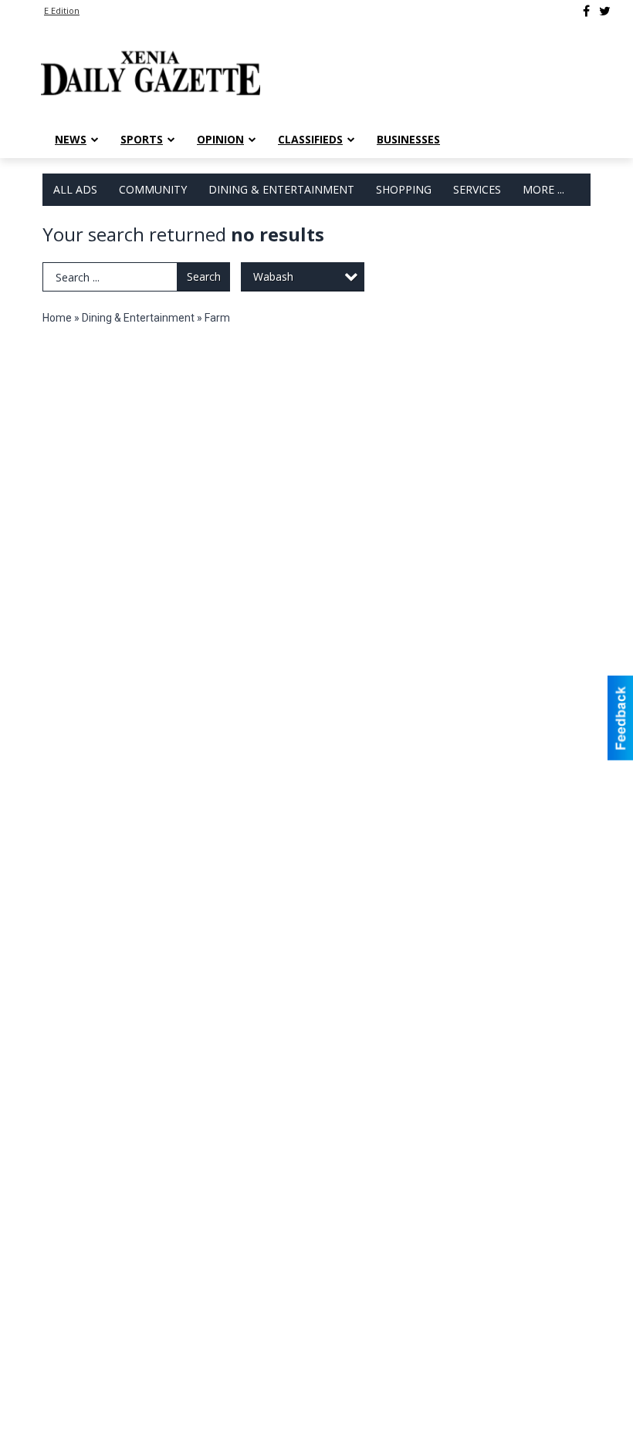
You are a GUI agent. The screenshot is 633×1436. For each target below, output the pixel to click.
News (70, 139)
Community (153, 189)
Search (204, 276)
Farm (217, 318)
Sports (141, 139)
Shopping (404, 189)
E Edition (62, 10)
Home (57, 318)
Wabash (273, 276)
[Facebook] (586, 11)
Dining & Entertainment (281, 189)
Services (477, 189)
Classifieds (310, 139)
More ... (543, 189)
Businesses (408, 139)
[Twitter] (605, 11)
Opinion (220, 139)
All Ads (75, 189)
